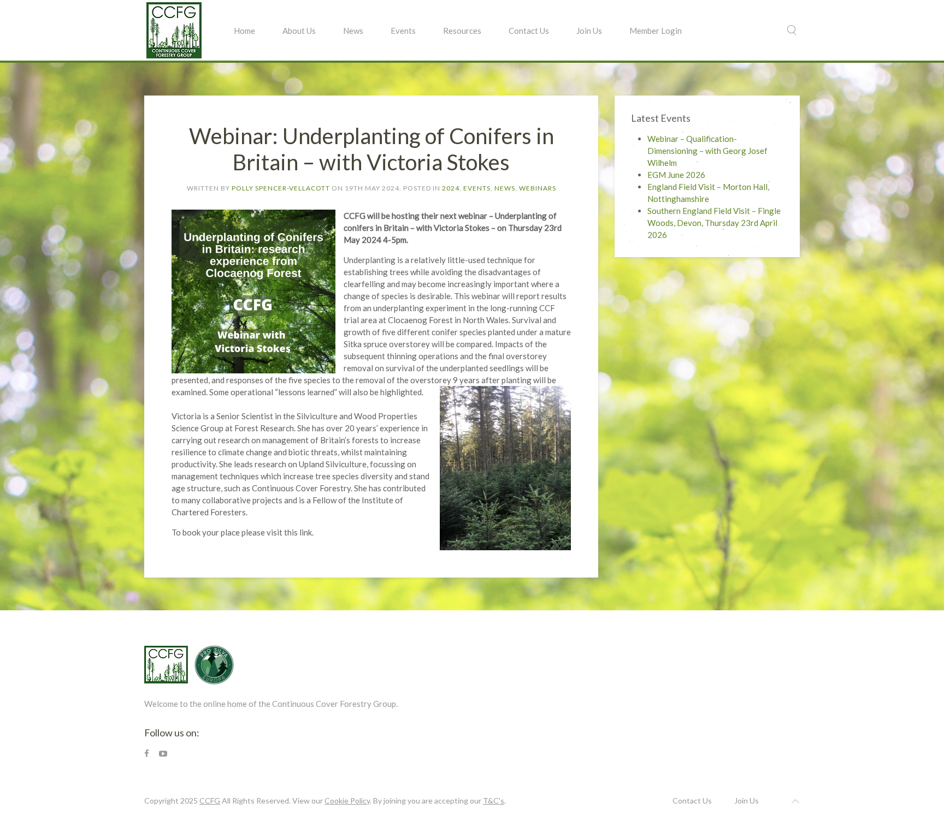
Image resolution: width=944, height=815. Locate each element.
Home (244, 30)
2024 (450, 188)
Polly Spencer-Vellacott (281, 188)
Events (403, 30)
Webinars (537, 188)
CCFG (209, 800)
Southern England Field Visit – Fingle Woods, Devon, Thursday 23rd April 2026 (714, 223)
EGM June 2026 (676, 175)
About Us (299, 30)
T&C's (493, 800)
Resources (462, 30)
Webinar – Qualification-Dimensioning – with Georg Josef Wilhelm (707, 151)
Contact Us (529, 30)
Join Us (589, 30)
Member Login (655, 30)
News (353, 30)
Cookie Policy (347, 800)
